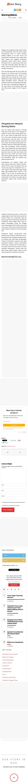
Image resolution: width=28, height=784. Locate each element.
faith (8, 593)
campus (20, 17)
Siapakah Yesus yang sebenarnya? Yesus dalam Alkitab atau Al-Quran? (15, 608)
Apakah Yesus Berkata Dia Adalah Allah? (15, 633)
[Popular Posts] (4, 589)
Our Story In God (14, 761)
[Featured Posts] (8, 589)
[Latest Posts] (11, 589)
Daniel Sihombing (12, 17)
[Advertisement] (14, 35)
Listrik (4, 674)
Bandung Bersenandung (11, 446)
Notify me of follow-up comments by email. (14, 502)
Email (2, 490)
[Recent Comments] (15, 589)
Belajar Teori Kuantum (8, 657)
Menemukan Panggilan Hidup (9, 680)
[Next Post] (20, 452)
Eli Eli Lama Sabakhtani (15, 642)
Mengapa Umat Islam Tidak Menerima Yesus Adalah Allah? (15, 621)
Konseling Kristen (6, 671)
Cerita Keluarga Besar (8, 660)
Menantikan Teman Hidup (9, 677)
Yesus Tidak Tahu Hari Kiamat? (15, 596)
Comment (3, 467)
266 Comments (10, 601)
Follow (5, 555)
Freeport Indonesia (7, 662)
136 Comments (10, 627)
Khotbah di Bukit (6, 668)
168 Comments (10, 615)
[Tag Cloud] (19, 589)
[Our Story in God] (14, 4)
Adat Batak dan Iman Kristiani (10, 654)
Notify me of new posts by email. (11, 505)
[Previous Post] (8, 452)
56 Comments (10, 637)
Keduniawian (5, 665)
